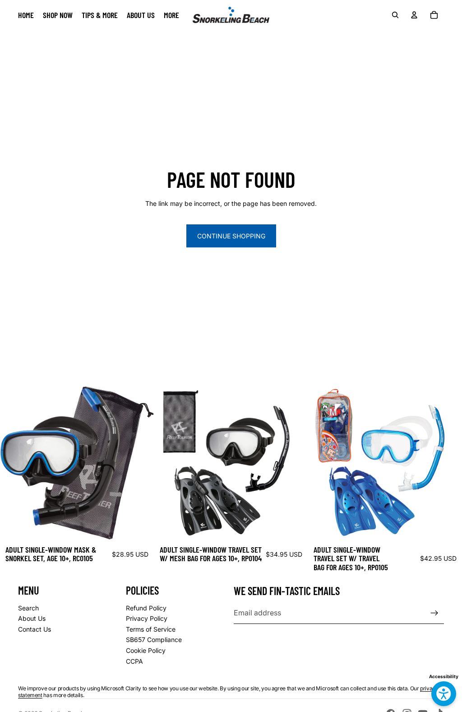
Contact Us (34, 629)
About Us (32, 618)
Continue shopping (231, 236)
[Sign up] (434, 613)
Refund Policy (146, 608)
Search (28, 608)
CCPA (134, 661)
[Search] (395, 15)
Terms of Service (151, 629)
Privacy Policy (146, 618)
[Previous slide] (167, 463)
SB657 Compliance (154, 639)
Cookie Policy (146, 650)
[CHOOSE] (140, 526)
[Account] (414, 15)
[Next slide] (294, 463)
